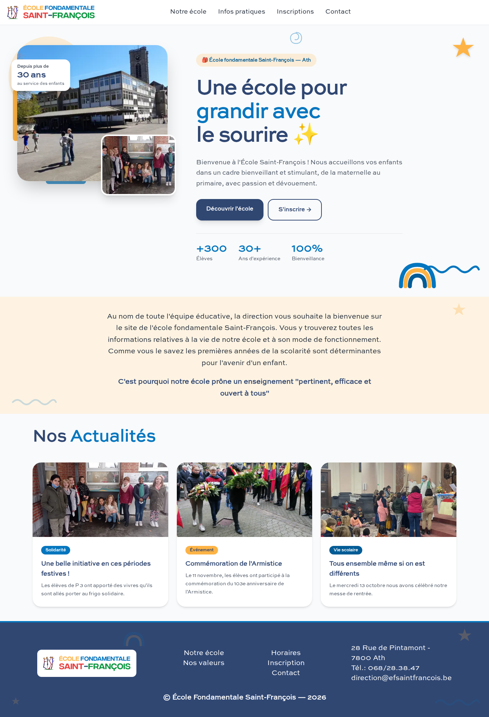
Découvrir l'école (229, 209)
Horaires (286, 653)
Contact (338, 12)
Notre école (204, 653)
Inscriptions (295, 12)
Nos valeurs (203, 663)
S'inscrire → (295, 210)
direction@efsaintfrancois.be (401, 678)
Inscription (286, 663)
